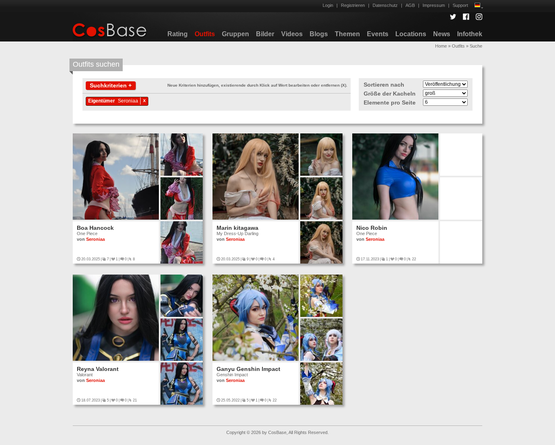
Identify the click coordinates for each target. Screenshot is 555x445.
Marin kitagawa (237, 228)
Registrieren (353, 5)
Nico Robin (371, 228)
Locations (410, 34)
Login (328, 5)
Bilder (265, 34)
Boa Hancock (95, 228)
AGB (410, 5)
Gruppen (235, 34)
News (441, 34)
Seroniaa (128, 101)
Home (441, 46)
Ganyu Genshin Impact (248, 369)
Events (377, 34)
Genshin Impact (232, 374)
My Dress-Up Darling (237, 233)
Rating (177, 34)
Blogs (319, 34)
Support (460, 5)
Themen (347, 34)
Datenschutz (385, 5)
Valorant (85, 374)
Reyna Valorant (98, 369)
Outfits (205, 34)
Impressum (434, 5)
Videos (292, 34)
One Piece (87, 233)
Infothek (469, 34)
